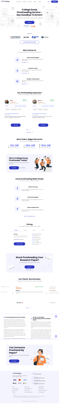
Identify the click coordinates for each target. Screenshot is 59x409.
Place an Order (19, 243)
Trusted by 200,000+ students (29, 42)
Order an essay (27, 390)
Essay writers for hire (28, 388)
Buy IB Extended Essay (28, 392)
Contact (39, 1)
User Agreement (41, 386)
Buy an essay (27, 386)
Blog (13, 386)
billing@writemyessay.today (39, 383)
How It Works (18, 1)
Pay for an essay (15, 388)
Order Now (55, 1)
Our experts (28, 132)
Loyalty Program (41, 392)
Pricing (35, 1)
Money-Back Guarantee (43, 390)
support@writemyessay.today (39, 380)
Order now (29, 22)
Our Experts (24, 1)
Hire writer (16, 125)
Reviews (13, 392)
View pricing (28, 269)
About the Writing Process (29, 216)
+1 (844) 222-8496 (37, 374)
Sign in (49, 1)
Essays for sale (15, 390)
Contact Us (24, 83)
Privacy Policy (41, 388)
